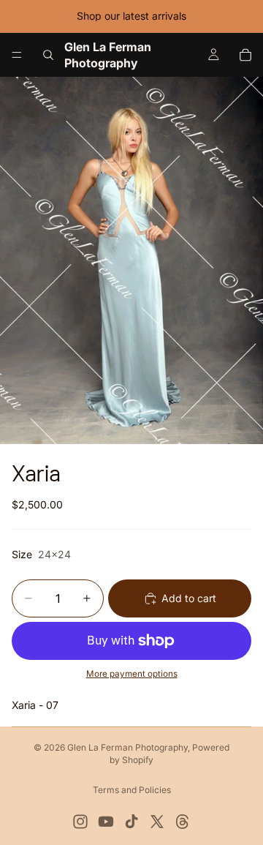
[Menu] (17, 55)
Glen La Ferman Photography (127, 747)
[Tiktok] (131, 821)
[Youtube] (106, 821)
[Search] (48, 55)
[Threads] (182, 821)
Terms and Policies (132, 789)
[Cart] (245, 55)
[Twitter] (157, 821)
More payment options (132, 674)
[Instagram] (80, 821)
